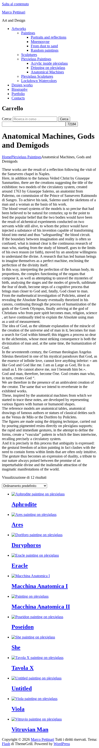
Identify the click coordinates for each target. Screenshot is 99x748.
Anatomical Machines (47, 72)
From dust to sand (44, 46)
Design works (22, 85)
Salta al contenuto (15, 4)
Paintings (28, 33)
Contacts (18, 98)
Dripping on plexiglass (48, 68)
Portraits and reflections (48, 37)
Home (6, 157)
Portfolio (18, 94)
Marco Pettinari (13, 12)
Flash (6, 744)
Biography (20, 89)
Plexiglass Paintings (36, 59)
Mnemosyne (40, 42)
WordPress (62, 744)
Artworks (19, 29)
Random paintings (44, 50)
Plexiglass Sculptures (37, 76)
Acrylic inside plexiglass (49, 63)
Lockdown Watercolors (39, 81)
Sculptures (29, 55)
